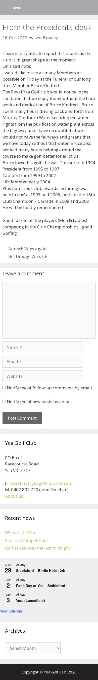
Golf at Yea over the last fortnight (37, 548)
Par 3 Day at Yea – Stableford (40, 585)
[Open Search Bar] (90, 7)
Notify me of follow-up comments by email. (50, 388)
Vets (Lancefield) (30, 600)
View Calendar (11, 611)
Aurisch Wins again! (27, 249)
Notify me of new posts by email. (39, 401)
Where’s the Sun (20, 532)
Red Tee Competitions (26, 540)
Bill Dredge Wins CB (27, 256)
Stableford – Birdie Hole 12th (40, 570)
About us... (15, 496)
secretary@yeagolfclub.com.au (40, 483)
